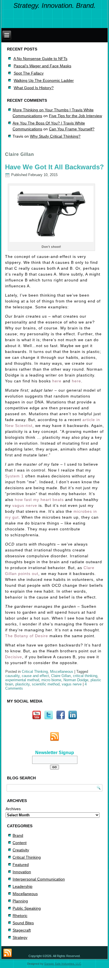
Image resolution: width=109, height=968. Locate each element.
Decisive (13, 657)
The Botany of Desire (26, 636)
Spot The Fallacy (29, 73)
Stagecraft (22, 930)
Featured (21, 864)
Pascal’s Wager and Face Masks (42, 66)
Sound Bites (23, 923)
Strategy (20, 937)
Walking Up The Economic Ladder (44, 80)
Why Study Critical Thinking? (55, 136)
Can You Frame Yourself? (71, 129)
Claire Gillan (61, 676)
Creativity (21, 850)
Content (20, 842)
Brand (18, 835)
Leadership (22, 886)
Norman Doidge (75, 680)
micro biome (51, 680)
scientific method (46, 684)
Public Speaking (27, 908)
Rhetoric (20, 915)
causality (12, 676)
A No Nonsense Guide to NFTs (40, 58)
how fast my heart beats (39, 499)
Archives (13, 809)
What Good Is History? (34, 88)
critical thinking (85, 676)
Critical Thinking (35, 671)
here (56, 381)
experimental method (22, 680)
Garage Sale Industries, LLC (62, 963)
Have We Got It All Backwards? (54, 167)
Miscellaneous (61, 671)
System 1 (14, 476)
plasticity (22, 684)
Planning (20, 901)
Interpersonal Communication (39, 879)
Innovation (22, 872)
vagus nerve (24, 505)
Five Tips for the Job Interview (75, 116)
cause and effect (35, 676)
